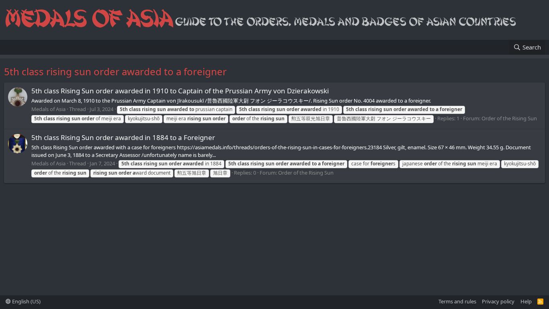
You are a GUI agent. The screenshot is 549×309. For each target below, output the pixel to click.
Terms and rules (457, 301)
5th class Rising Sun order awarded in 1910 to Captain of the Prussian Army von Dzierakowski (180, 90)
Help (526, 301)
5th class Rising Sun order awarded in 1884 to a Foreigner (123, 137)
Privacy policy (498, 301)
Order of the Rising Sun (509, 118)
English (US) (26, 301)
